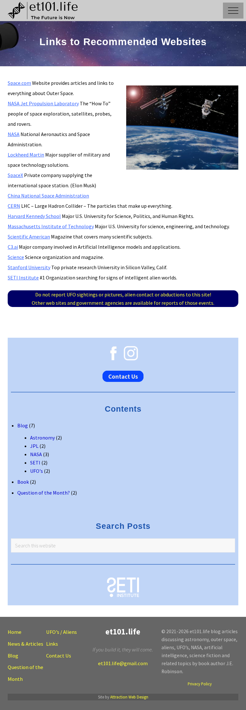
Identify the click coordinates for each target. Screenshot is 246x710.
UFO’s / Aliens (61, 632)
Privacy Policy (200, 683)
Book (23, 482)
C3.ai (13, 247)
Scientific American (29, 236)
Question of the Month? (43, 492)
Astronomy (42, 437)
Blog (22, 425)
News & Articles (25, 644)
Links (52, 644)
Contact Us (123, 376)
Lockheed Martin (26, 154)
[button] (233, 11)
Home (14, 632)
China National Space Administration (48, 195)
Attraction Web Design (129, 696)
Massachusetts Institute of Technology (51, 226)
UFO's (36, 471)
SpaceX (15, 175)
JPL (34, 446)
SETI (35, 462)
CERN (14, 206)
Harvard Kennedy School (34, 216)
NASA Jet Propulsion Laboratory (43, 103)
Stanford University (29, 267)
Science (16, 257)
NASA (14, 134)
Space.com (19, 83)
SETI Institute (23, 277)
